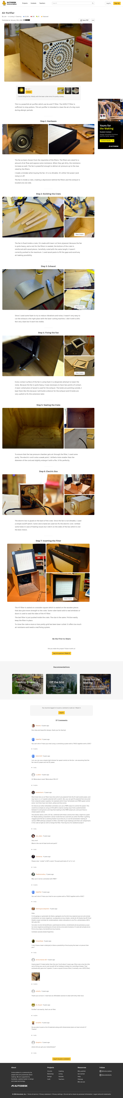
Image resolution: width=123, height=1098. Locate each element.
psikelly (38, 991)
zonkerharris (40, 792)
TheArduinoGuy (41, 874)
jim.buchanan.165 (41, 960)
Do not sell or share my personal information (78, 1094)
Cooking (61, 1071)
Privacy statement (45, 1094)
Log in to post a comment (61, 1059)
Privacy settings (57, 1094)
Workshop (50, 1074)
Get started (81, 1074)
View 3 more (79, 234)
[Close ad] (121, 100)
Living (12, 16)
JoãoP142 (39, 739)
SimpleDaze (39, 941)
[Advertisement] (110, 124)
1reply (34, 767)
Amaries (38, 726)
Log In (109, 3)
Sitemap (80, 1079)
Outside (61, 1076)
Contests (33, 3)
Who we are (81, 1082)
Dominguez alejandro (42, 909)
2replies (35, 984)
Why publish (82, 1071)
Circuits (49, 1071)
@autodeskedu (107, 1075)
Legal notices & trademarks (102, 1094)
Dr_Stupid (39, 1005)
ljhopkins (39, 1042)
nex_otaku (39, 836)
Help (79, 1076)
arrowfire (38, 1023)
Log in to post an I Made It (61, 653)
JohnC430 (39, 756)
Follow (29, 92)
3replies (35, 749)
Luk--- (6, 16)
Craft (48, 1079)
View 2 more (79, 307)
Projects (25, 3)
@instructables (107, 1071)
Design (49, 1076)
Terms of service (33, 1094)
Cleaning (18, 16)
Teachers (42, 3)
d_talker (38, 775)
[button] (93, 20)
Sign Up (116, 3)
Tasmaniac (39, 856)
